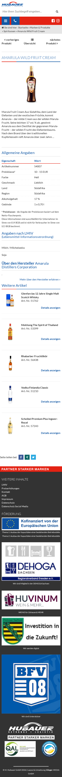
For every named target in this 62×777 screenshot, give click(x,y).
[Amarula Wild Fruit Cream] (31, 84)
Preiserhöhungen (10, 488)
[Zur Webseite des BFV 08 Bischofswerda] (31, 712)
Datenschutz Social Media (15, 506)
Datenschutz (8, 502)
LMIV (4, 484)
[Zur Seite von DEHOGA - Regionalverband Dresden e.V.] (31, 579)
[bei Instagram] (58, 21)
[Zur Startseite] (31, 4)
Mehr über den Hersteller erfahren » (40, 279)
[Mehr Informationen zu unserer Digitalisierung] (31, 644)
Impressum (7, 499)
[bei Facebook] (53, 21)
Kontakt (6, 491)
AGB (4, 495)
